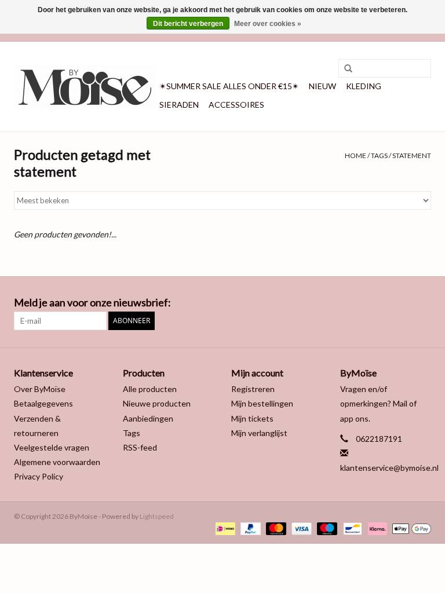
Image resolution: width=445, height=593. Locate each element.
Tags (379, 155)
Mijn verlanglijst (259, 433)
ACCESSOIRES (236, 104)
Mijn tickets (252, 418)
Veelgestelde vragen (51, 447)
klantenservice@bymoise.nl (389, 468)
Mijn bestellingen (262, 403)
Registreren (253, 389)
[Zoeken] (344, 69)
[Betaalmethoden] (223, 528)
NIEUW (322, 86)
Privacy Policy (38, 476)
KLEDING (363, 86)
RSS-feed (140, 447)
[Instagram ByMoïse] (422, 303)
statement (411, 155)
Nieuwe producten (157, 403)
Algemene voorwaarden (57, 462)
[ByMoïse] (85, 86)
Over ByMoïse (39, 389)
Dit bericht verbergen (188, 24)
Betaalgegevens (43, 403)
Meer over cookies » (267, 24)
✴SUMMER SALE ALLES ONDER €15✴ (229, 86)
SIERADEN (179, 104)
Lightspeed (157, 516)
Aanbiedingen (148, 418)
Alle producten (150, 389)
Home (355, 155)
